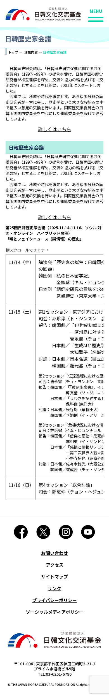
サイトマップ (54, 576)
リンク (54, 588)
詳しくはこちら (54, 129)
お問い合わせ (54, 553)
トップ (13, 52)
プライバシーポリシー (54, 600)
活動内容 (31, 52)
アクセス (54, 564)
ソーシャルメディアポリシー (55, 611)
